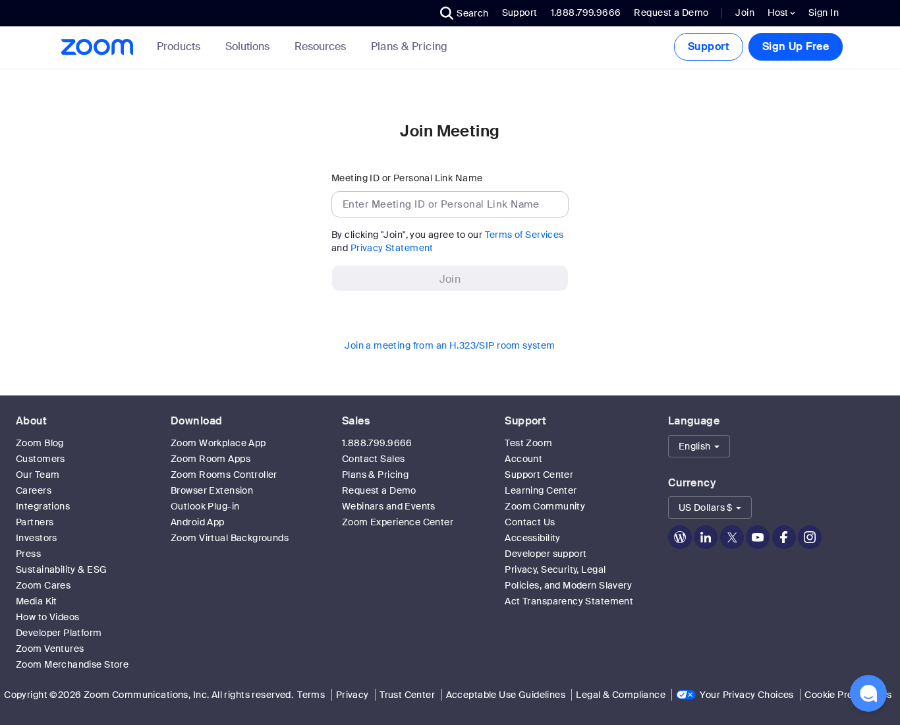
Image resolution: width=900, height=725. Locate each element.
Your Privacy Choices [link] (746, 695)
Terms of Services (524, 235)
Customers (40, 459)
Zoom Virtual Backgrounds (230, 538)
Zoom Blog (40, 443)
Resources (320, 46)
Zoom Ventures (50, 648)
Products (178, 46)
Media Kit (36, 601)
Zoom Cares (43, 585)
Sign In (823, 12)
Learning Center (541, 490)
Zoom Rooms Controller (224, 474)
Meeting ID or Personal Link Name (406, 178)
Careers (33, 490)
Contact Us (530, 522)
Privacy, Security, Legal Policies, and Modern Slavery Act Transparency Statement (569, 585)
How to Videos (47, 617)
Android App (198, 522)
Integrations (43, 506)
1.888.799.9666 (377, 443)
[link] (409, 46)
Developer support (545, 554)
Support (520, 12)
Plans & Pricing (409, 46)
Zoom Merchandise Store (72, 664)
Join (744, 12)
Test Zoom (528, 443)
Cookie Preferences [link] (848, 695)
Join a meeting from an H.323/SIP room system (450, 345)
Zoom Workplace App (218, 443)
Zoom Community (545, 506)
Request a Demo (671, 12)
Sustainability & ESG (61, 569)
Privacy (352, 695)
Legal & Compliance (620, 695)
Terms (311, 695)
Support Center (539, 474)
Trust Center (407, 695)
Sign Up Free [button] (795, 46)
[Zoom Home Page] (101, 47)
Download (196, 421)
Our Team (37, 474)
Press (28, 554)
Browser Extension (212, 490)
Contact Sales (373, 459)
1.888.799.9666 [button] (586, 12)
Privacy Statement (392, 248)
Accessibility (532, 538)
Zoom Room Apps (210, 459)
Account (523, 459)
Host (779, 12)
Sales (356, 421)
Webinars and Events (389, 506)
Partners (34, 522)
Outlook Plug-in (205, 506)
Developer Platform (59, 633)
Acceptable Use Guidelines (506, 695)
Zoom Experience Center (397, 522)
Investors (36, 538)
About (31, 421)
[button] (464, 13)
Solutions (247, 46)
